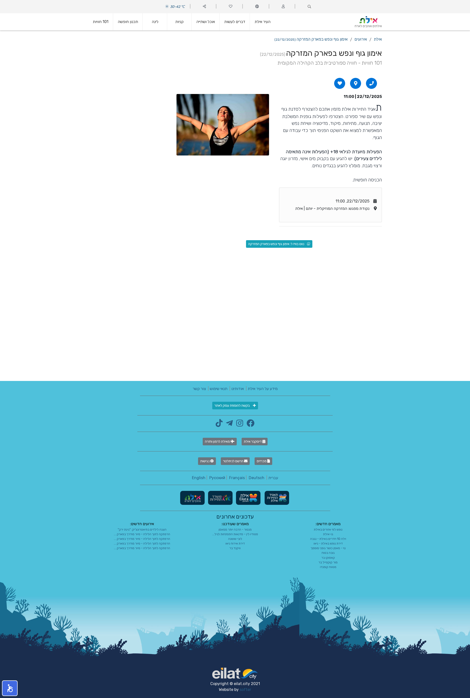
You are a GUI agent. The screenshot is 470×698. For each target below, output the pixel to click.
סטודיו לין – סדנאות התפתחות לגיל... (235, 534)
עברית (273, 477)
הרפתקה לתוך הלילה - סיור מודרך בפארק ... (142, 534)
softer (245, 689)
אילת (378, 39)
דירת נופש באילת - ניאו (328, 543)
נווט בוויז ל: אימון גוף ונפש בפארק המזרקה (276, 244)
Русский (217, 477)
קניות (179, 21)
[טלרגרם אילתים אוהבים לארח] (228, 424)
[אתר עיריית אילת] (248, 497)
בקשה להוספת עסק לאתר (232, 405)
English (198, 477)
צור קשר (199, 388)
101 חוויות (100, 21)
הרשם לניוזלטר (233, 461)
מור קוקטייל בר (328, 562)
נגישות (205, 461)
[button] (9, 688)
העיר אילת (262, 21)
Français (237, 477)
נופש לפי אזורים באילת (328, 529)
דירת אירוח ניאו (235, 543)
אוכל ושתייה (205, 21)
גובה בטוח (328, 553)
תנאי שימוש (218, 388)
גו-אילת (328, 534)
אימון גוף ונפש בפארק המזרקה (311, 39)
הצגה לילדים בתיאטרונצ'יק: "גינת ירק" (142, 529)
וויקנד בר (235, 548)
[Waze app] (355, 83)
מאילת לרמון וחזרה (218, 441)
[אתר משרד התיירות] (220, 497)
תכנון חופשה (128, 21)
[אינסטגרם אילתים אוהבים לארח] (238, 424)
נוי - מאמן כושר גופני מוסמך (328, 548)
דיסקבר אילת (253, 441)
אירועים (360, 39)
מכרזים (262, 461)
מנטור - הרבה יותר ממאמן (235, 529)
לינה (155, 21)
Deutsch (256, 477)
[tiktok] (219, 424)
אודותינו (237, 388)
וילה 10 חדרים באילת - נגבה (328, 539)
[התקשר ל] (371, 83)
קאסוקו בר (328, 557)
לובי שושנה (235, 539)
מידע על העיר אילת (263, 388)
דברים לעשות (234, 21)
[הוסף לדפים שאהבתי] (340, 83)
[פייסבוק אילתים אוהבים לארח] (249, 424)
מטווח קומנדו (328, 567)
